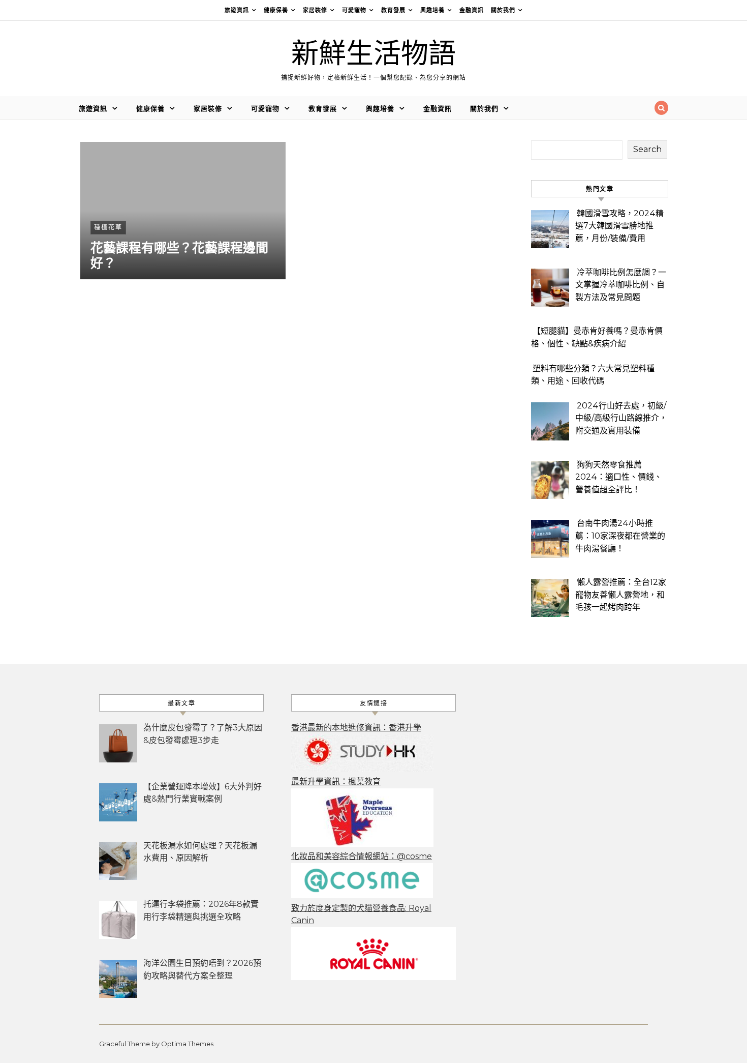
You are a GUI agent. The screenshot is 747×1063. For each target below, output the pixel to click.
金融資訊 (471, 10)
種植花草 (108, 227)
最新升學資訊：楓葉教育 (336, 781)
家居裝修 (315, 10)
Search (647, 149)
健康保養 (276, 10)
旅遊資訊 (237, 10)
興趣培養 (432, 10)
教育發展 (393, 10)
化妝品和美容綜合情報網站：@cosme (361, 856)
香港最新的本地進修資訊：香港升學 (356, 727)
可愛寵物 (354, 10)
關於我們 (503, 10)
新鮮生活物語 (373, 54)
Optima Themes (187, 1044)
